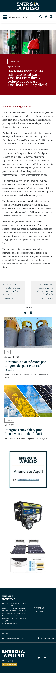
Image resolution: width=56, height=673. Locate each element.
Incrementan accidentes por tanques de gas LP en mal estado (25, 366)
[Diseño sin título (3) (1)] (28, 471)
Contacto (38, 612)
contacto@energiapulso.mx (14, 638)
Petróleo (14, 61)
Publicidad (39, 608)
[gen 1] (28, 516)
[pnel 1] (28, 557)
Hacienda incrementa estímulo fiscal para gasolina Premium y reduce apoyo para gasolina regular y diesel (27, 78)
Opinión (9, 420)
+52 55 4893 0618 (47, 638)
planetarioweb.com (9, 664)
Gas (7, 352)
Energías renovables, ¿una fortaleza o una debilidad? (23, 432)
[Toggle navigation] (4, 17)
